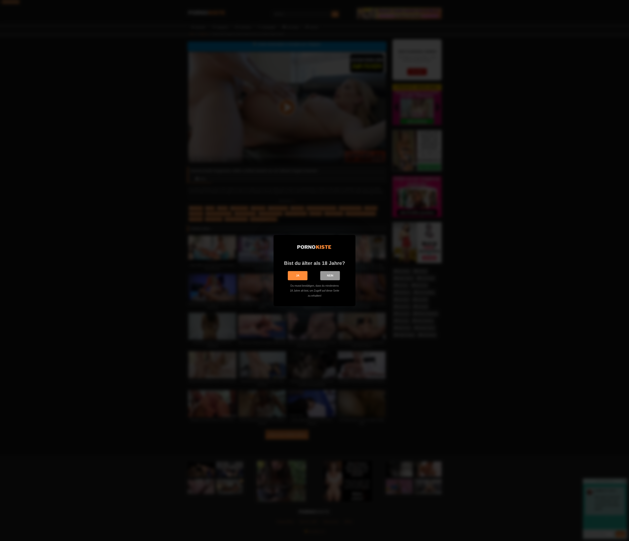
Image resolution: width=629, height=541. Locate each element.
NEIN (330, 275)
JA (297, 275)
